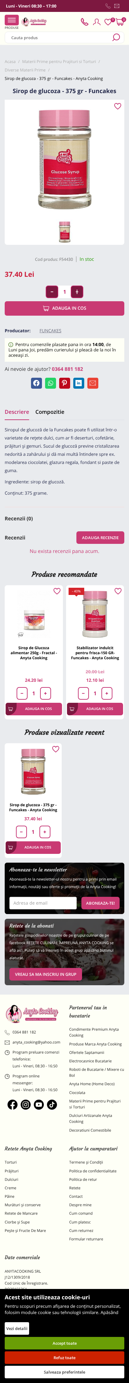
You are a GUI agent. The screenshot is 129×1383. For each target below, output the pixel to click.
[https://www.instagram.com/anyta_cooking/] (26, 1105)
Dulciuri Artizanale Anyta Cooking (90, 1118)
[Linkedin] (78, 383)
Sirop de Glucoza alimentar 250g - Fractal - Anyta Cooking (34, 652)
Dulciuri (11, 1179)
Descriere (17, 411)
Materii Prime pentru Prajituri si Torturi (95, 1104)
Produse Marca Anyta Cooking (95, 1044)
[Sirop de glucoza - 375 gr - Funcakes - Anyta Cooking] (33, 771)
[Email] (92, 383)
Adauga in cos (69, 308)
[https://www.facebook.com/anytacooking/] (13, 1105)
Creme (10, 1188)
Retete (74, 1188)
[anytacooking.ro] (32, 1014)
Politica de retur (83, 1179)
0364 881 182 (67, 368)
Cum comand (81, 1213)
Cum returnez (81, 1230)
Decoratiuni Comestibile (90, 1130)
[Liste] (108, 22)
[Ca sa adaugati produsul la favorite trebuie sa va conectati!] (117, 106)
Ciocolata (77, 1092)
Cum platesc (80, 1222)
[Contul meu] (97, 22)
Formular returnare (86, 1239)
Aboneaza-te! (100, 903)
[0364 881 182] (108, 6)
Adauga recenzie (100, 537)
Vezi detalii (17, 1328)
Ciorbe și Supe (17, 1222)
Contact (76, 1196)
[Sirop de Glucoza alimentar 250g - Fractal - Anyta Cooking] (34, 614)
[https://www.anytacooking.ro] (34, 22)
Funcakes (50, 331)
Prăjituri (11, 1171)
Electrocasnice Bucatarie (90, 1061)
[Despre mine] (123, 7)
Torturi (11, 1162)
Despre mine (80, 1204)
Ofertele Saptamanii (86, 1052)
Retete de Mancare (21, 1213)
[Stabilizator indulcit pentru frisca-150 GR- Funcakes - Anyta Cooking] (95, 614)
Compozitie (49, 411)
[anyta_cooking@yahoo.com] (117, 6)
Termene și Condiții (86, 1162)
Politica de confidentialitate (92, 1171)
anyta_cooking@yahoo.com (36, 1042)
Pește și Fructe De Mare (25, 1230)
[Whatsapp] (50, 383)
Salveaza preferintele (64, 1372)
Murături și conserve (23, 1204)
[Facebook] (36, 383)
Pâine (9, 1196)
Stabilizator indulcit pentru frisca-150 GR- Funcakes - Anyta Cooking (95, 652)
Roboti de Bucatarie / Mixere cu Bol (96, 1072)
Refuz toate (64, 1357)
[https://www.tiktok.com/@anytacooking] (52, 1105)
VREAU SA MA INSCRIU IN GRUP (45, 974)
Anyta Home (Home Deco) (92, 1083)
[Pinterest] (64, 383)
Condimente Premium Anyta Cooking (94, 1032)
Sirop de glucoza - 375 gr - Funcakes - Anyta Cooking (33, 807)
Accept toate (65, 1343)
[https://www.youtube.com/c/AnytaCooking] (39, 1105)
